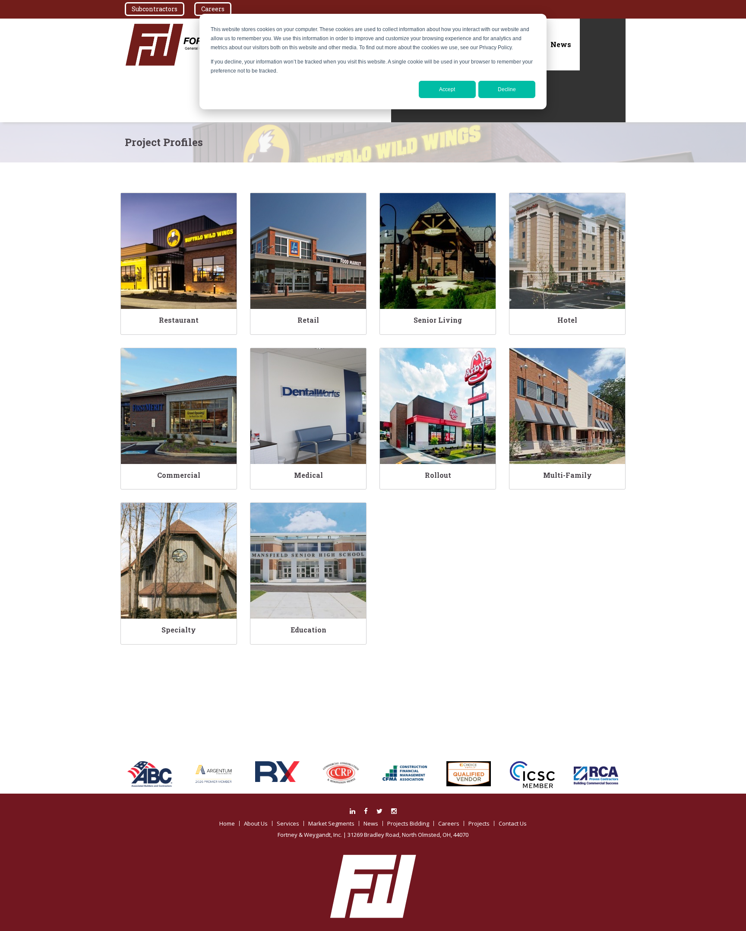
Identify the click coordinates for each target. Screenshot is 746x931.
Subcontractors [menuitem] (154, 9)
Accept (447, 89)
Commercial (178, 475)
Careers (448, 823)
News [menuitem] (560, 44)
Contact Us (513, 823)
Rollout (438, 475)
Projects (479, 823)
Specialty (178, 629)
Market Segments (331, 823)
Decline (507, 89)
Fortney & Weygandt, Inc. (310, 835)
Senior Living (438, 319)
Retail (308, 319)
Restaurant (179, 319)
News (371, 823)
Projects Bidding (408, 823)
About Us (256, 823)
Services (288, 823)
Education (308, 629)
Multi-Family (567, 475)
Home (227, 823)
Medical (308, 475)
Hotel (567, 319)
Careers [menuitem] (212, 9)
